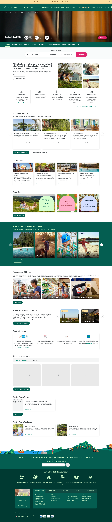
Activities (26, 44)
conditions (53, 461)
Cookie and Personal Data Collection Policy (40, 504)
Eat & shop (34, 44)
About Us (37, 506)
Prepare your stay (71, 494)
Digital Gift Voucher (55, 498)
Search (81, 54)
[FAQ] (107, 7)
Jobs (83, 494)
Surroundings (42, 44)
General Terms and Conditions (39, 499)
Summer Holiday (85, 7)
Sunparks (84, 500)
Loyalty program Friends (72, 498)
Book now (74, 2)
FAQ (52, 494)
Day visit (64, 44)
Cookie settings (39, 501)
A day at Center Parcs (72, 496)
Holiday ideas (45, 7)
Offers (37, 7)
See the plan (21, 102)
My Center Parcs (70, 500)
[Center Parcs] (10, 7)
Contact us (53, 496)
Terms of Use (38, 494)
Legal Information (39, 496)
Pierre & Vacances (86, 498)
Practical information (54, 44)
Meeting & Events (86, 496)
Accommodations (17, 44)
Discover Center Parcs (57, 7)
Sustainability (54, 500)
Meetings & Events (71, 7)
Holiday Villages (28, 7)
